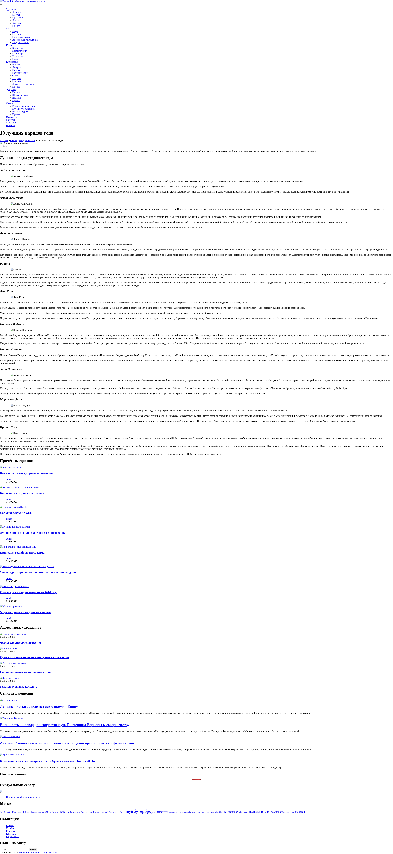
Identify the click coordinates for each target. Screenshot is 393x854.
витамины (162, 811)
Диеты (15, 20)
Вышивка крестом (37, 812)
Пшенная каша (75, 812)
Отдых (9, 103)
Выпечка (17, 64)
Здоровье (11, 9)
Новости (10, 125)
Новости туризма (21, 111)
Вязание (16, 92)
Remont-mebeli (18, 812)
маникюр (233, 811)
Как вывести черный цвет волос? (22, 493)
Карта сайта (12, 836)
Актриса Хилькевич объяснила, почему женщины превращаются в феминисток (67, 743)
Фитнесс (16, 23)
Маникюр (17, 53)
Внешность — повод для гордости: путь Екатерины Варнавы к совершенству (64, 725)
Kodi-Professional (6, 812)
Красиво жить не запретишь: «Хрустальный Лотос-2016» (48, 761)
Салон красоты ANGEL (16, 512)
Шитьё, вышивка (21, 95)
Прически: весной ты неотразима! (22, 552)
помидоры (277, 811)
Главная (10, 825)
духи (182, 812)
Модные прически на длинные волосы (25, 612)
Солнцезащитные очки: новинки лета (25, 672)
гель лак (172, 812)
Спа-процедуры (86, 812)
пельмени (256, 811)
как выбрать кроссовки (192, 812)
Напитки (17, 81)
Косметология (19, 50)
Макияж (10, 120)
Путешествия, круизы (23, 108)
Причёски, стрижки (22, 37)
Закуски (16, 78)
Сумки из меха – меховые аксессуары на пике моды (34, 657)
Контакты (11, 833)
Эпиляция (17, 56)
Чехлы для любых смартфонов (20, 642)
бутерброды (145, 811)
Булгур (27, 812)
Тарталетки (113, 812)
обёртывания (243, 812)
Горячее (16, 70)
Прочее (16, 26)
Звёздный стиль (20, 42)
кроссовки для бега (209, 812)
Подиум (16, 34)
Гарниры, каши (20, 73)
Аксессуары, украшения (25, 39)
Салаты (16, 75)
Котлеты (55, 812)
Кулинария (12, 61)
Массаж (16, 15)
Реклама (10, 831)
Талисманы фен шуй (100, 812)
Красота (10, 45)
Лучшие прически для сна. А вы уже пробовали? (33, 532)
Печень (63, 811)
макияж (221, 811)
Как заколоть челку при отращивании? (26, 473)
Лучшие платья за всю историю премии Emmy (39, 706)
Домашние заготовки (23, 84)
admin (9, 479)
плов (267, 811)
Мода (15, 31)
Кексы (47, 811)
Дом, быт (11, 89)
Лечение (16, 12)
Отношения (12, 117)
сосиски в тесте (289, 812)
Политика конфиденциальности (23, 797)
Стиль (9, 28)
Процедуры (18, 17)
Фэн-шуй (11, 122)
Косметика (17, 48)
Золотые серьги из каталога (18, 686)
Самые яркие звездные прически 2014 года (28, 592)
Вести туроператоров (23, 106)
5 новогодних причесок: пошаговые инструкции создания (38, 572)
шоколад (300, 811)
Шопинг (16, 97)
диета (177, 812)
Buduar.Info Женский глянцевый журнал (39, 852)
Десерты (16, 67)
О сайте (10, 828)
